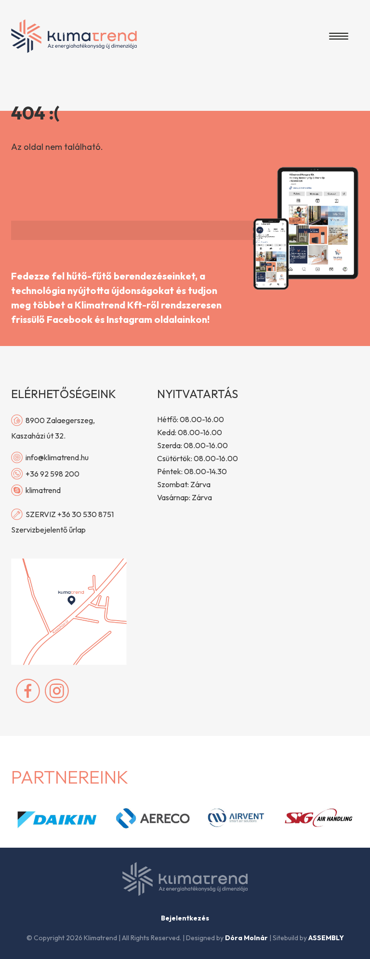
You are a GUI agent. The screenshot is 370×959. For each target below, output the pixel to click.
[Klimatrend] (74, 36)
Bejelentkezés (185, 918)
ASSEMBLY (326, 937)
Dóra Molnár (246, 937)
